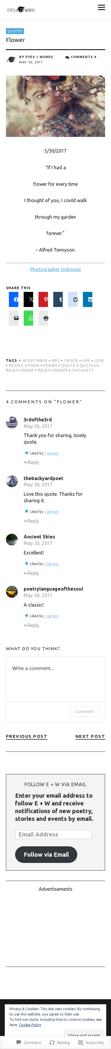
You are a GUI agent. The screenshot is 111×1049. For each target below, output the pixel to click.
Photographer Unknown (55, 269)
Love (99, 360)
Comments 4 (83, 57)
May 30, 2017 (38, 426)
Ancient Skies (39, 536)
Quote (68, 365)
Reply (33, 462)
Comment (84, 711)
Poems (50, 365)
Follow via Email (46, 854)
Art (56, 360)
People (16, 365)
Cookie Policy (30, 1025)
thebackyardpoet (43, 478)
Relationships (53, 370)
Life (86, 360)
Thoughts (82, 370)
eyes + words (39, 57)
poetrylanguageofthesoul (53, 588)
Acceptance (35, 360)
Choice (71, 360)
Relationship (20, 370)
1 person (51, 453)
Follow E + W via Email (55, 784)
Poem (33, 365)
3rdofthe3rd (38, 419)
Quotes (14, 31)
